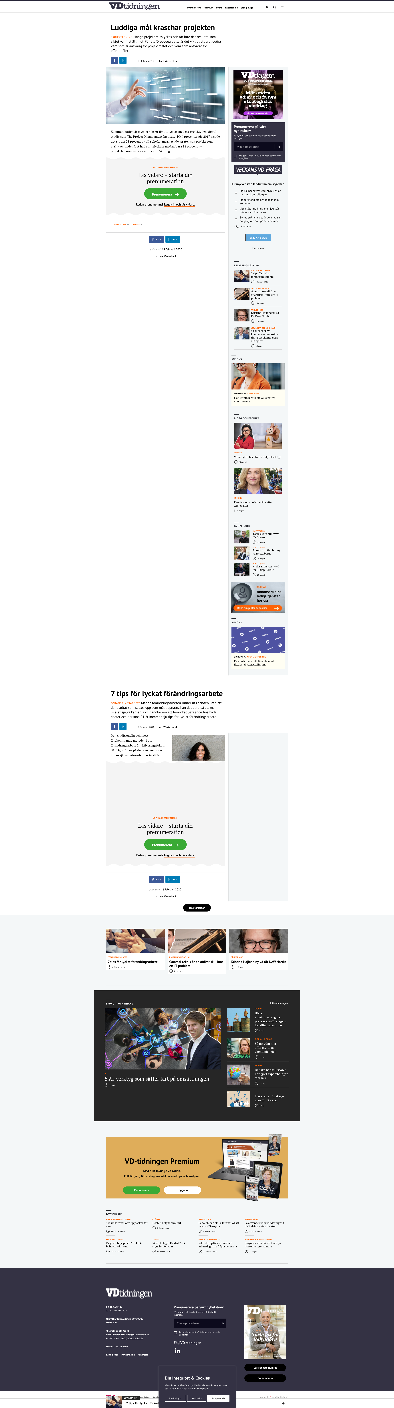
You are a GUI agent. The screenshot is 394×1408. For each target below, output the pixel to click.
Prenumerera (194, 7)
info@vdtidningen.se (132, 1338)
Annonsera (143, 1354)
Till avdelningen (279, 1003)
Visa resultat (258, 248)
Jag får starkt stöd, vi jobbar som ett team (259, 201)
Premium (208, 7)
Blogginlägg (247, 7)
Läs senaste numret (265, 1367)
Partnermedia (128, 1354)
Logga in (182, 1190)
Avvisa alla (197, 1398)
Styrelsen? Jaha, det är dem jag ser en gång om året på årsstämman (260, 219)
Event (219, 7)
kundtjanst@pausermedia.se (134, 1334)
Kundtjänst (158, 1397)
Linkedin (177, 1351)
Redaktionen (112, 1354)
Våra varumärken (141, 1397)
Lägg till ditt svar (242, 226)
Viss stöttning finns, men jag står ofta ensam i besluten (259, 210)
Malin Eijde (112, 1322)
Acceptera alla (218, 1398)
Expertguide (231, 7)
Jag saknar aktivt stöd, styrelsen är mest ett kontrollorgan (260, 192)
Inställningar (175, 1398)
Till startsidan (197, 908)
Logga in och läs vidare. (179, 204)
